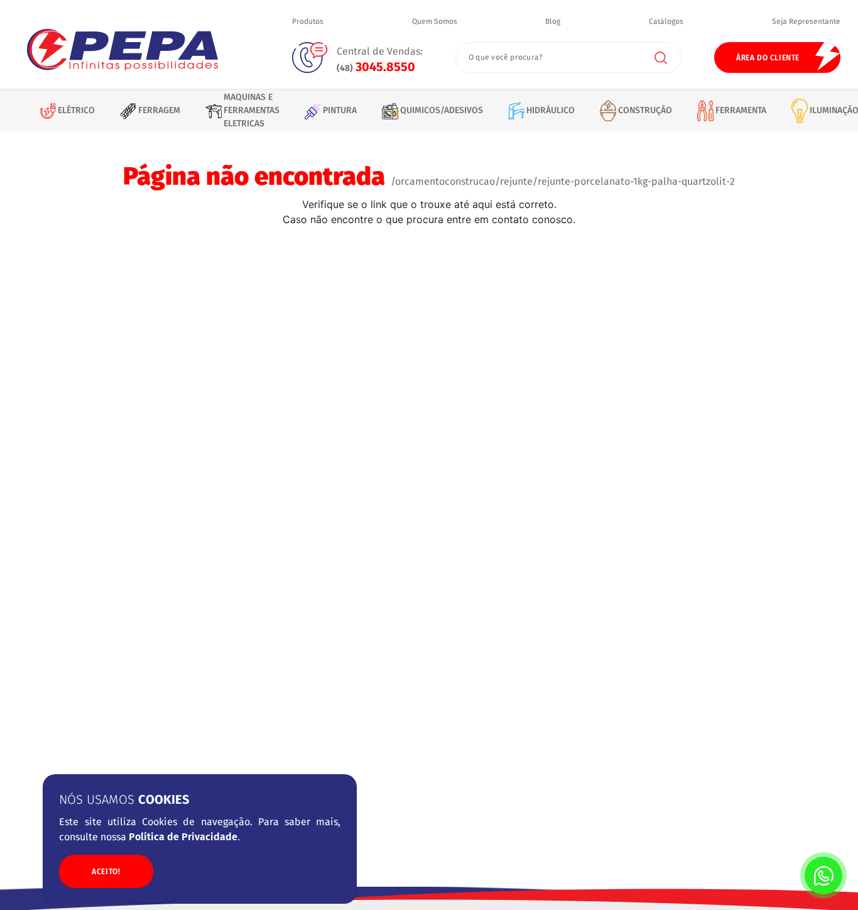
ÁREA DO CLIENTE (768, 57)
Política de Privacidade (183, 837)
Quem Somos (434, 22)
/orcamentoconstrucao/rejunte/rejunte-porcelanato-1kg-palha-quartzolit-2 (563, 182)
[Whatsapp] (823, 875)
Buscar (660, 57)
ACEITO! (106, 871)
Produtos (307, 22)
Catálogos (666, 22)
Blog (552, 22)
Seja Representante (806, 22)
